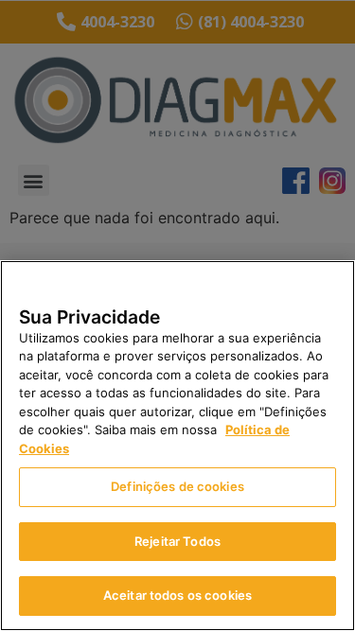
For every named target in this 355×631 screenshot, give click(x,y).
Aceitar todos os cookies (177, 595)
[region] (177, 445)
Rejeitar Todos (177, 541)
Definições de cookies (177, 486)
